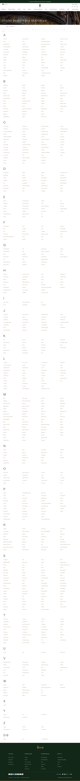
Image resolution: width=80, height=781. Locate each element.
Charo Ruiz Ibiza (25, 152)
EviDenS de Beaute (63, 208)
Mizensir (42, 419)
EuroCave (62, 203)
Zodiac (42, 726)
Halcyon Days (5, 276)
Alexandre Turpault (25, 49)
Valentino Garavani (6, 662)
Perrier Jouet (24, 516)
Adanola (4, 57)
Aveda (61, 65)
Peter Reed (43, 492)
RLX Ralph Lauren (44, 547)
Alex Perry (24, 44)
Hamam (4, 279)
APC (42, 57)
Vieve (23, 675)
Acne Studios (5, 49)
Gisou (23, 259)
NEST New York (25, 457)
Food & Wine (62, 9)
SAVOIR (4, 593)
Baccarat (5, 87)
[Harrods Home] (40, 5)
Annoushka (43, 52)
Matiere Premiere (25, 429)
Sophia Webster (44, 583)
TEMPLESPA (5, 640)
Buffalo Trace (62, 95)
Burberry (61, 100)
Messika (42, 406)
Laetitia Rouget (25, 367)
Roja (61, 536)
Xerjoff (4, 704)
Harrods (4, 292)
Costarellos (62, 139)
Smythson (43, 570)
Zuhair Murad (43, 729)
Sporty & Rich (43, 596)
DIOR (23, 190)
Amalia (23, 65)
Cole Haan (43, 162)
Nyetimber (62, 457)
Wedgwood (24, 687)
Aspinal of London (63, 44)
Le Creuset (43, 365)
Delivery (26, 757)
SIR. (23, 596)
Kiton (42, 352)
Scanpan (5, 596)
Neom (23, 449)
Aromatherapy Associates (46, 72)
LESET (42, 386)
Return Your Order (28, 764)
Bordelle (42, 98)
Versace (23, 667)
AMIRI (23, 75)
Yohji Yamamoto (6, 717)
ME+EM (42, 398)
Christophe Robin (44, 131)
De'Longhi (5, 180)
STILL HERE (62, 572)
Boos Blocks (43, 93)
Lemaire (42, 380)
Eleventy (5, 211)
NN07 (42, 460)
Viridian (42, 675)
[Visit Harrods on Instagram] (64, 774)
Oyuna (61, 483)
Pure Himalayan (63, 506)
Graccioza (43, 264)
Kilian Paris (43, 344)
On (22, 483)
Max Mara (24, 434)
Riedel (42, 533)
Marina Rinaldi (25, 411)
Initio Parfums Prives (26, 302)
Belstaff (23, 85)
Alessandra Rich (25, 38)
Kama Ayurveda (6, 342)
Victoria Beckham (25, 672)
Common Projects (63, 131)
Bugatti (61, 98)
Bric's (61, 85)
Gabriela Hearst (6, 248)
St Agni (42, 598)
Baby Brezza (5, 85)
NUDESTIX (62, 449)
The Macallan (24, 632)
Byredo (61, 111)
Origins (42, 477)
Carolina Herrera (6, 152)
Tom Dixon (43, 642)
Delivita (23, 172)
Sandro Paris (5, 580)
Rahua (4, 536)
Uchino (4, 652)
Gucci (61, 251)
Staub (42, 604)
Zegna (4, 726)
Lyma (61, 380)
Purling (61, 511)
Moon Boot (62, 406)
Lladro (61, 365)
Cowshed (62, 144)
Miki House (43, 411)
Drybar (61, 185)
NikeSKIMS (43, 455)
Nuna (61, 455)
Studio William (62, 588)
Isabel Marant (24, 304)
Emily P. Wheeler (25, 203)
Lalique (23, 370)
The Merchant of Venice (26, 634)
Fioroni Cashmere (25, 234)
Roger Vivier (62, 533)
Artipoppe (43, 75)
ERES (42, 203)
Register (76, 4)
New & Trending (11, 9)
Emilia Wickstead (25, 200)
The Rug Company (25, 640)
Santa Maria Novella (7, 583)
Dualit (61, 188)
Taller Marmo (5, 624)
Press (58, 764)
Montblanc (62, 400)
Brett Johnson (43, 116)
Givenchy (24, 261)
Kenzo (23, 344)
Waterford (5, 692)
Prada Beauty (62, 495)
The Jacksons (25, 629)
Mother (61, 419)
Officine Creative (6, 477)
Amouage (43, 38)
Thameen (24, 619)
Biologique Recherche (26, 100)
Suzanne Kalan (63, 601)
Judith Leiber (62, 319)
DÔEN (42, 175)
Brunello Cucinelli (63, 93)
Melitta (42, 400)
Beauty (29, 9)
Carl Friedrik (5, 149)
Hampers (26, 766)
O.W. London (5, 472)
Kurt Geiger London (63, 342)
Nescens (24, 452)
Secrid (4, 604)
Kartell (4, 347)
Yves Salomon (43, 714)
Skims (23, 606)
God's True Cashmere (45, 251)
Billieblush (24, 93)
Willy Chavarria (44, 684)
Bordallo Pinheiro (44, 95)
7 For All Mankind (44, 739)
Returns (26, 759)
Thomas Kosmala (44, 629)
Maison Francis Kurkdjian (8, 416)
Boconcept (24, 114)
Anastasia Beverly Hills (45, 41)
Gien (23, 248)
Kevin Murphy (24, 350)
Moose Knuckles (63, 411)
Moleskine (43, 432)
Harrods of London (25, 274)
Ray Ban (23, 528)
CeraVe (23, 131)
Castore (4, 162)
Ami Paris (24, 70)
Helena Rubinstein (25, 282)
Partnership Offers (44, 759)
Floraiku (23, 239)
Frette (61, 236)
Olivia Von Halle (25, 477)
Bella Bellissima (6, 116)
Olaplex (4, 483)
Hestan (42, 276)
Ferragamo (24, 228)
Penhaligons (24, 511)
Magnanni (5, 411)
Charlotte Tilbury (25, 149)
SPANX (42, 588)
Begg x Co (5, 114)
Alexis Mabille (24, 52)
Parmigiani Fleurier (6, 519)
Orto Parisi (43, 483)
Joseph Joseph (63, 317)
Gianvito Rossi (6, 264)
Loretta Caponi (63, 370)
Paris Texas (5, 516)
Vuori (61, 670)
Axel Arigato (62, 67)
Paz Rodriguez (25, 506)
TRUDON (62, 634)
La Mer (4, 378)
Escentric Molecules (45, 206)
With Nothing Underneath (46, 687)
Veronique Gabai (25, 664)
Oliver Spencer (25, 475)
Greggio (61, 248)
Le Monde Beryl (44, 370)
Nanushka (5, 452)
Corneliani (62, 136)
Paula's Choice (25, 503)
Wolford (61, 684)
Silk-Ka (23, 580)
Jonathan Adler (44, 330)
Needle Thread (6, 462)
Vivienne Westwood (63, 667)
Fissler (23, 236)
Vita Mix (61, 664)
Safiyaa (4, 564)
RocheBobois (62, 528)
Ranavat (5, 549)
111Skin (4, 739)
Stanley (42, 601)
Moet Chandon (44, 429)
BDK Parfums (5, 108)
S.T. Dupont (5, 559)
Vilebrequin (43, 662)
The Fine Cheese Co (26, 624)
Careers (58, 761)
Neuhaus (24, 460)
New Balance (43, 449)
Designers (3, 9)
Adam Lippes (5, 54)
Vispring (61, 662)
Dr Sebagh (43, 190)
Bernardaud (24, 90)
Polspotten (43, 508)
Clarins (42, 141)
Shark (23, 567)
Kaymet (23, 339)
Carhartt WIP (5, 144)
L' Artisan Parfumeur (7, 365)
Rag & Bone (5, 533)
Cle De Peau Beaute (45, 147)
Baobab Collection (6, 98)
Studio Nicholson (63, 585)
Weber (23, 684)
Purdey (61, 503)
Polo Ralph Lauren (44, 506)
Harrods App (27, 768)
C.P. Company (6, 126)
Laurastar (24, 386)
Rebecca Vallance (25, 531)
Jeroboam (24, 324)
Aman (23, 67)
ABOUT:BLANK (6, 44)
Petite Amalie (43, 495)
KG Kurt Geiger (25, 352)
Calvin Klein (5, 128)
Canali (4, 141)
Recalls (42, 766)
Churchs (42, 136)
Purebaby (62, 508)
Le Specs (43, 372)
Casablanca (5, 157)
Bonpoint (43, 90)
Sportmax (43, 593)
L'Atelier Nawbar (6, 367)
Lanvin (23, 375)
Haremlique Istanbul (7, 289)
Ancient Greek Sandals (45, 44)
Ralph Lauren (5, 539)
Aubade (61, 57)
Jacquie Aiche (6, 324)
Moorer (61, 408)
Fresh (61, 234)
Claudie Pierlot (44, 144)
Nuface (61, 452)
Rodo (61, 531)
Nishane (42, 457)
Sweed (61, 604)
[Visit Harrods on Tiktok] (66, 774)
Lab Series (5, 388)
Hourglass (43, 289)
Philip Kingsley (44, 498)
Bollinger (43, 85)
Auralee (61, 62)
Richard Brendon (25, 549)
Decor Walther (6, 188)
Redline (23, 533)
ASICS (61, 41)
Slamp (42, 559)
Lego (42, 378)
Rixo (42, 544)
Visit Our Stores (75, 9)
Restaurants (10, 761)
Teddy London (6, 637)
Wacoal (4, 684)
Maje (4, 421)
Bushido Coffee (63, 103)
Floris (42, 226)
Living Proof (62, 362)
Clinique (42, 149)
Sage (4, 567)
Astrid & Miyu (62, 49)
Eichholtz (5, 206)
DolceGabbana (44, 177)
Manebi (4, 434)
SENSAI (4, 609)
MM (42, 421)
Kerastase (24, 347)
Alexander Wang (25, 46)
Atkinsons (62, 54)
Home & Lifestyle (53, 9)
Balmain (4, 93)
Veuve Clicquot (25, 670)
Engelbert (24, 211)
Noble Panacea (44, 462)
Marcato (23, 403)
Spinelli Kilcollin (44, 591)
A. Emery (5, 38)
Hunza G (61, 282)
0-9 (64, 29)
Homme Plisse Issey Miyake (46, 287)
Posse (61, 492)
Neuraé (23, 462)
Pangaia (4, 506)
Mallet (4, 427)
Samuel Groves (6, 578)
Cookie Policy (43, 768)
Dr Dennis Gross (44, 188)
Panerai (4, 503)
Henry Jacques (25, 289)
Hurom (61, 284)
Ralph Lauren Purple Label (8, 547)
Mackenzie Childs (6, 403)
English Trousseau (25, 213)
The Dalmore (24, 621)
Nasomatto (5, 460)
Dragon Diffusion (63, 177)
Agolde (4, 67)
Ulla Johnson (43, 652)
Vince (42, 672)
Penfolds (24, 508)
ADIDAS (4, 59)
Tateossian (5, 632)
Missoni (42, 413)
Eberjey (4, 200)
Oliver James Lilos (25, 472)
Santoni (4, 585)
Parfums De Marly (6, 513)
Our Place (62, 480)
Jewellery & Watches (38, 9)
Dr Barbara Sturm (44, 185)
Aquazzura (43, 62)
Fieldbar (23, 231)
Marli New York (25, 416)
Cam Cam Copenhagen (7, 131)
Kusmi (61, 344)
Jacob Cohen (5, 317)
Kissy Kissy (43, 347)
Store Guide (10, 759)
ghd (4, 259)
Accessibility (10, 777)
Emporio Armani (25, 208)
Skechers (24, 604)
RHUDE (23, 547)
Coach (42, 155)
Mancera (5, 432)
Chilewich (24, 160)
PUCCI (61, 500)
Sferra (23, 564)
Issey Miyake (43, 304)
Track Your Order (28, 761)
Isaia (42, 302)
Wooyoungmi (62, 687)
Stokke (61, 575)
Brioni (61, 90)
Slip (42, 564)
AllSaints (24, 57)
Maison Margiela (6, 419)
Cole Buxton (43, 160)
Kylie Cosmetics (63, 347)
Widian (23, 695)
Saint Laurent (5, 572)
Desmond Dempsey (25, 185)
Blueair (23, 106)
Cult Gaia (62, 149)
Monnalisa (43, 440)
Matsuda (24, 432)
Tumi (61, 637)
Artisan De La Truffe (64, 38)
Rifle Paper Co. (44, 536)
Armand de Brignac (44, 67)
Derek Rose (24, 180)
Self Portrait (5, 606)
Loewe (61, 367)
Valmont (4, 664)
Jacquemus (5, 319)
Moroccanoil (62, 416)
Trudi (61, 632)
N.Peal (4, 449)
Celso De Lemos (25, 128)
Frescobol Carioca (63, 231)
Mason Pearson (25, 424)
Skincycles (24, 609)
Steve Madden (63, 570)
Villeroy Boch (43, 670)
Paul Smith (24, 500)
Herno (42, 274)
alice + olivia (24, 54)
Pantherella (5, 511)
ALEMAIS (5, 75)
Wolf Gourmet (43, 695)
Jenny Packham (25, 322)
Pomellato (43, 513)
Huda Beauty (62, 274)
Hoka (42, 282)
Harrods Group (60, 757)
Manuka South (6, 440)
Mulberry (61, 427)
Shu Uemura (24, 578)
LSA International (63, 378)
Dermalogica (24, 183)
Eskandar (43, 208)
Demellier (24, 177)
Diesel (23, 188)
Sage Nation (5, 570)
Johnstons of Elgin (44, 327)
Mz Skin (61, 434)
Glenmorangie (43, 248)
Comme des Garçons (64, 128)
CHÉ (23, 155)
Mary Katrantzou (25, 421)
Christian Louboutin (45, 126)
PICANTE (43, 500)
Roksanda (62, 539)
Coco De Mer (43, 157)
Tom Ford (62, 619)
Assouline (62, 46)
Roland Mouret (63, 541)
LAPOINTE (24, 378)
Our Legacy (62, 477)
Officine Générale (6, 480)
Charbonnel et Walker (26, 144)
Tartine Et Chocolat (7, 626)
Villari (42, 667)
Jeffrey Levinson (25, 314)
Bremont (42, 114)
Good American (44, 261)
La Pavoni (5, 380)
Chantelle (24, 141)
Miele (42, 408)
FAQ (4, 231)
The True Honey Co (25, 642)
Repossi (23, 539)
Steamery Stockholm (45, 609)
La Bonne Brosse (6, 370)
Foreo (42, 228)
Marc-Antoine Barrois (26, 400)
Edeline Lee (5, 203)
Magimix (4, 408)
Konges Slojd (62, 339)
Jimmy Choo (24, 330)
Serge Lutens (24, 562)
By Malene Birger (63, 106)
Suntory (61, 596)
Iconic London (6, 302)
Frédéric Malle (62, 228)
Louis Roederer (63, 372)
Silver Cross (24, 585)
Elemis (4, 208)
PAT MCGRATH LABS (26, 492)
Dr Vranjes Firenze (63, 172)
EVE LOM (62, 206)
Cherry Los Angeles (26, 157)
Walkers (4, 690)
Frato (42, 239)
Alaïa (4, 72)
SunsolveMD (62, 591)
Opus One (43, 472)
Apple (42, 59)
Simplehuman (24, 593)
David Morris (5, 175)
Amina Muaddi (25, 72)
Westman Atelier (25, 692)
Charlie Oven (24, 147)
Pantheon (5, 508)
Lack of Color (24, 362)
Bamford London (6, 95)
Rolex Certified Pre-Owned (65, 544)
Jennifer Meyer (25, 319)
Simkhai (23, 588)
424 (23, 739)
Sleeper (42, 562)
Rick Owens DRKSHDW (45, 531)
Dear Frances (5, 185)
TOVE (61, 626)
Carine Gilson (5, 147)
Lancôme (24, 372)
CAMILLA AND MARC (7, 136)
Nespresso (24, 455)
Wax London (5, 695)
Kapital (4, 344)
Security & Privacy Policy (25, 777)
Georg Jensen (6, 256)
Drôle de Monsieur (63, 183)
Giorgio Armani (25, 256)
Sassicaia (5, 591)
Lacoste (23, 365)
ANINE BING (43, 46)
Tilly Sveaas (43, 634)
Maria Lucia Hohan (25, 406)
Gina (23, 251)
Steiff (61, 559)
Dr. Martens (62, 175)
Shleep (23, 575)
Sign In (73, 4)
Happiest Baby (6, 287)
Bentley (23, 87)
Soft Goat (43, 572)
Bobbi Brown (24, 111)
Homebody (43, 284)
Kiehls (42, 342)
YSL (23, 714)
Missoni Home (43, 416)
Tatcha (4, 629)
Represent (24, 541)
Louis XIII (62, 375)
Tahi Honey (5, 619)
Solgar (42, 580)
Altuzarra (24, 62)
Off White (5, 475)
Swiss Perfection (63, 606)
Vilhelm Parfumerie (44, 664)
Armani (42, 70)
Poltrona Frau (43, 511)
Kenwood (24, 342)
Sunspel (61, 593)
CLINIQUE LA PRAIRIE (45, 152)
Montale (61, 398)
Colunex (61, 126)
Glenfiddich (24, 264)
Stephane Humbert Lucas (65, 564)
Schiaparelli (5, 598)
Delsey (23, 175)
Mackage (5, 400)
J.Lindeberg (5, 314)
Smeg (42, 567)
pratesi (61, 498)
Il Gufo (4, 304)
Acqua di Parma (6, 52)
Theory (42, 621)
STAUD (42, 606)
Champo (23, 134)
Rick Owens (43, 528)
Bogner (23, 116)
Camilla (4, 134)
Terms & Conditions (17, 777)
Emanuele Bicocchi (6, 213)
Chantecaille (24, 139)
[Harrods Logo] (40, 747)
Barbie (4, 100)
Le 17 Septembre (44, 362)
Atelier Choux (62, 52)
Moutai (61, 421)
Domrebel (43, 183)
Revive (23, 544)
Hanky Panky (5, 282)
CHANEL (24, 136)
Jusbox (61, 324)
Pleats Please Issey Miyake (46, 503)
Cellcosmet (24, 126)
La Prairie (5, 383)
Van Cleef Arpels (6, 667)
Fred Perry (62, 226)
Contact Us (43, 764)
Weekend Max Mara (26, 690)
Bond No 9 (43, 87)
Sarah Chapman (6, 588)
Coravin (61, 134)
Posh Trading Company (45, 519)
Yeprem (4, 714)
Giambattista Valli (6, 261)
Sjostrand (24, 601)
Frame (42, 236)
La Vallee (5, 386)
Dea (4, 183)
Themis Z (43, 619)
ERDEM (42, 200)
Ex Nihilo (61, 211)
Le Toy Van (43, 375)
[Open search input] (72, 6)
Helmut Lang (24, 284)
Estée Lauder (43, 211)
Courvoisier (62, 141)
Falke (4, 228)
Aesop (4, 65)
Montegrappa (62, 403)
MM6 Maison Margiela (45, 424)
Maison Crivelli (6, 413)
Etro (61, 200)
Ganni (4, 254)
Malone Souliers (6, 429)
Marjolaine (24, 413)
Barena (4, 106)
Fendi (23, 226)
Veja (4, 672)
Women (19, 9)
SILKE (23, 583)
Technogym (5, 634)
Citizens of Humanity (45, 139)
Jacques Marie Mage (7, 322)
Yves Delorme (24, 717)
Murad (61, 429)
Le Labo (42, 367)
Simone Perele (25, 591)
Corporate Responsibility (61, 759)
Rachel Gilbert (6, 531)
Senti (23, 559)
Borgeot (42, 100)
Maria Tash (24, 408)
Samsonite (5, 575)
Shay (23, 570)
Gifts (68, 9)
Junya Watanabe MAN (64, 322)
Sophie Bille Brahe (44, 585)
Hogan (42, 279)
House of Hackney (44, 292)
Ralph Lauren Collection (7, 541)
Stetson (61, 567)
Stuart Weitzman (63, 583)
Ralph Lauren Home (7, 544)
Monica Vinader (44, 437)
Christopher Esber (44, 134)
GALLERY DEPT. (6, 251)
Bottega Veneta (44, 108)
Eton (42, 216)
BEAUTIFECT (5, 111)
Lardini (23, 380)
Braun (42, 111)
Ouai (61, 475)
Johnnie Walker (44, 324)
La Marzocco (5, 375)
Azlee (61, 70)
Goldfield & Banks (44, 259)
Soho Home (43, 575)
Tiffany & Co (43, 632)
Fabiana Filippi (6, 226)
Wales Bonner (5, 687)
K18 (4, 339)
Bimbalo (23, 95)
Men (24, 9)
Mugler (61, 424)
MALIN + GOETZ (6, 424)
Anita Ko (42, 49)
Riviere (42, 541)
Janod (4, 327)
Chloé (23, 162)
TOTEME (61, 624)
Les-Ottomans (44, 383)
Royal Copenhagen (63, 547)
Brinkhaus (62, 87)
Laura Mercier (24, 383)
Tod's (42, 640)
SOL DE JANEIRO (44, 578)
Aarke (4, 41)
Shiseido (23, 572)
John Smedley (43, 322)
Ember (4, 216)
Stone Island (62, 578)
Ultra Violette (62, 652)
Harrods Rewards (44, 757)
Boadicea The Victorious (26, 108)
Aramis (42, 65)
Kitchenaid (43, 350)
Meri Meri (43, 403)
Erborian (23, 216)
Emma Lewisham (25, 206)
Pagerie (4, 492)
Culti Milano (62, 152)
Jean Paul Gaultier (6, 330)
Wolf (42, 692)
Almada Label (24, 59)
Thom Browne (43, 626)
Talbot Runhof (6, 621)
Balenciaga (5, 90)
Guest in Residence (63, 256)
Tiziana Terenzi (44, 637)
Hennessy (24, 287)
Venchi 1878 (5, 675)
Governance (59, 766)
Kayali (4, 352)
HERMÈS (24, 292)
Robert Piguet (43, 549)
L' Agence (5, 362)
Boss (42, 106)
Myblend (61, 432)
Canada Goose (6, 139)
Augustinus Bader (63, 59)
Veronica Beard (25, 662)
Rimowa (42, 539)
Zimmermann (24, 729)
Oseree (61, 472)
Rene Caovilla (24, 536)
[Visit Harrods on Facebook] (62, 774)
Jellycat (23, 317)
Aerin (4, 62)
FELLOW (5, 239)
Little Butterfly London (45, 388)
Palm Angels (5, 500)
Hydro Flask (62, 287)
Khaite (42, 339)
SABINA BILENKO (6, 562)
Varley (4, 670)
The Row (24, 637)
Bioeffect (24, 98)
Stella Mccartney (63, 562)
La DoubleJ (5, 372)
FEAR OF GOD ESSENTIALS (8, 236)
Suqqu (61, 598)
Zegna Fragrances (6, 729)
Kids (46, 9)
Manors (4, 437)
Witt (42, 690)
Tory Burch (62, 621)
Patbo (23, 495)
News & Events (11, 764)
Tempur (4, 642)
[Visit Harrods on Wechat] (71, 774)
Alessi (23, 41)
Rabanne (5, 528)
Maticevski (24, 427)
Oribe (42, 475)
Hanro (4, 284)
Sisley (23, 598)
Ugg (23, 652)
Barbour (4, 103)
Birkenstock (24, 103)
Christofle (43, 128)
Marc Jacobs (24, 398)
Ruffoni (61, 549)
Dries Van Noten (63, 180)
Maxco (23, 437)
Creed (61, 147)
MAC (4, 398)
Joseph (61, 314)
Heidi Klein (24, 279)
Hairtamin (5, 274)
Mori (61, 413)
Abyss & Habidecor (6, 46)
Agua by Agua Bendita (7, 70)
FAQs (42, 761)
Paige (4, 495)
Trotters (61, 629)
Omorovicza (24, 480)
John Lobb (43, 319)
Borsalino (43, 103)
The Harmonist (25, 626)
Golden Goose (44, 256)
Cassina (4, 160)
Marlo (23, 419)
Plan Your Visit (10, 757)
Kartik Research (6, 350)
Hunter (61, 279)
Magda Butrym (6, 406)
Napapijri (5, 455)
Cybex (61, 155)
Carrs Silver (5, 155)
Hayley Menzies (25, 276)
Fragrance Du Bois (44, 234)
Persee (23, 519)
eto (42, 213)
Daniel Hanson (6, 172)
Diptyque (43, 172)
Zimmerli (24, 726)
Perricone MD (24, 513)
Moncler (42, 434)
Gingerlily (24, 254)
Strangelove (62, 580)
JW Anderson (62, 327)
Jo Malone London (44, 314)
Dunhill (61, 190)
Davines (4, 177)
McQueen (24, 440)
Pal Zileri (5, 498)
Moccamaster (43, 427)
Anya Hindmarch (44, 54)
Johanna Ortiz (43, 317)
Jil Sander (24, 327)
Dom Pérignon (43, 180)
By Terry (61, 108)
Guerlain (61, 254)
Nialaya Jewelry (44, 452)
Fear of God (5, 234)
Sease (4, 601)
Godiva (42, 254)
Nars (4, 457)
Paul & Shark (24, 498)
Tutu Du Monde (63, 640)
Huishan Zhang (63, 276)
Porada (42, 516)
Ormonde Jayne (44, 480)
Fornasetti (43, 231)
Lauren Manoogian (25, 388)
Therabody (43, 624)
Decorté (4, 190)
